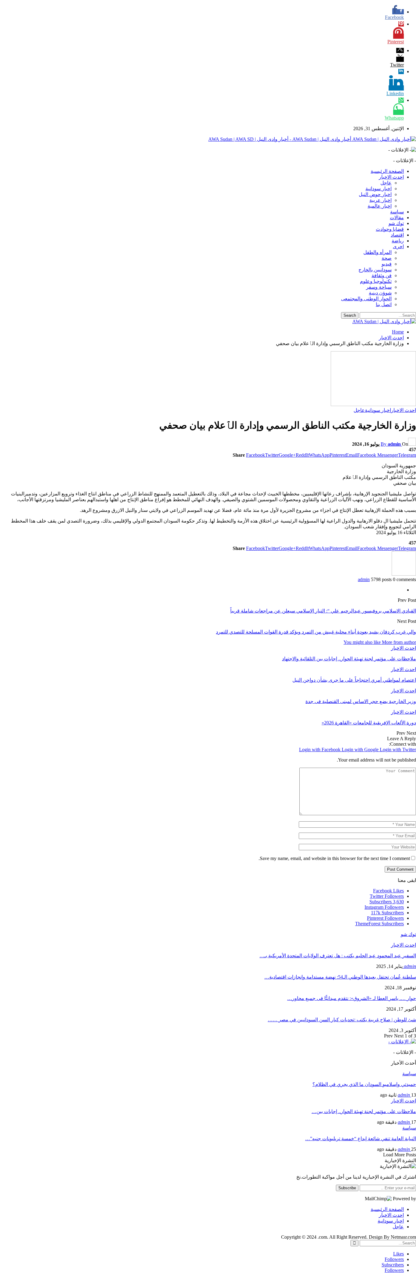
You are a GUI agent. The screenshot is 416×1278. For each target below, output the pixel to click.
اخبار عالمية (380, 206)
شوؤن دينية (380, 292)
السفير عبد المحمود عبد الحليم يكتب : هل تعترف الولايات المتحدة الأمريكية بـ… (337, 955)
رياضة (398, 240)
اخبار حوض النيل (375, 194)
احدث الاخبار (391, 177)
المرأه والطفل (377, 252)
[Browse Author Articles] (404, 574)
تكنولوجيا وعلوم (376, 281)
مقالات (397, 217)
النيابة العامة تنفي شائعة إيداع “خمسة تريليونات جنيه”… (360, 1138)
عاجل (386, 182)
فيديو (387, 263)
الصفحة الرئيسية (387, 171)
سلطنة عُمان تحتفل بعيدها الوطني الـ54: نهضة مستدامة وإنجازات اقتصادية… (340, 977)
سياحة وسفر (379, 287)
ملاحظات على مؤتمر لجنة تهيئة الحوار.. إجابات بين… (364, 1111)
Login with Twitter (398, 749)
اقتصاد (397, 234)
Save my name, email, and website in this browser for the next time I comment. (334, 858)
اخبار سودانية (378, 188)
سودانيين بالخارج (375, 269)
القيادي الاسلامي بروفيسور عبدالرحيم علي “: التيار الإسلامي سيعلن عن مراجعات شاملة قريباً (323, 610)
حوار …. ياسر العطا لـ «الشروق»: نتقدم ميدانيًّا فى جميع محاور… (351, 998)
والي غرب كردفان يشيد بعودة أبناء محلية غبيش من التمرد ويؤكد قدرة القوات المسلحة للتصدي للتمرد (316, 631)
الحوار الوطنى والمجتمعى (366, 298)
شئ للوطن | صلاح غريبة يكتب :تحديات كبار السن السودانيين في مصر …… (342, 1019)
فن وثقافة (382, 275)
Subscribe (347, 1188)
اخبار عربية (380, 200)
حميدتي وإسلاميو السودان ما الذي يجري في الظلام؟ (364, 1084)
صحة (387, 258)
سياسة (397, 211)
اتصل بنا (384, 304)
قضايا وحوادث (390, 229)
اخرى (398, 246)
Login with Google (361, 749)
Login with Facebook (320, 749)
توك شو (396, 223)
